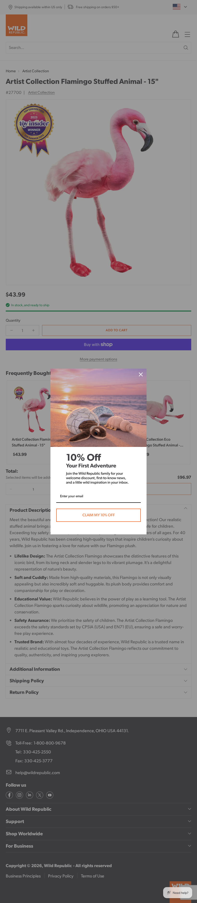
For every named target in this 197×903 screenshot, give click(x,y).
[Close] (141, 374)
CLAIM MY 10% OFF (98, 515)
